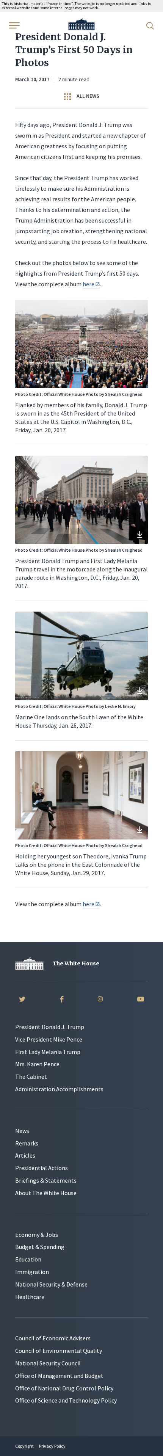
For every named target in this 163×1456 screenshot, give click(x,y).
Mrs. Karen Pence (37, 1064)
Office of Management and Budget (59, 1375)
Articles (25, 1155)
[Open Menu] (13, 25)
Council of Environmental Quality (58, 1350)
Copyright (24, 1446)
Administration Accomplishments (59, 1089)
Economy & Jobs (36, 1234)
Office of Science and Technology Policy (66, 1400)
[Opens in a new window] (139, 379)
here (88, 284)
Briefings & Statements (46, 1180)
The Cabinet (31, 1076)
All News (87, 96)
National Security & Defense (51, 1284)
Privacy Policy (52, 1446)
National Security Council (48, 1363)
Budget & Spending (39, 1246)
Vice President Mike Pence (48, 1039)
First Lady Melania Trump (47, 1052)
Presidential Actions (41, 1168)
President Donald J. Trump (49, 1027)
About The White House (46, 1193)
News (22, 1130)
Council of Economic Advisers (53, 1338)
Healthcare (29, 1297)
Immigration (32, 1272)
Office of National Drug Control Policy (64, 1388)
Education (28, 1259)
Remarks (26, 1143)
